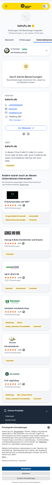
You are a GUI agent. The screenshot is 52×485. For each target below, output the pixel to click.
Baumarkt (9, 288)
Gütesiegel (9, 416)
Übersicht (9, 40)
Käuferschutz (10, 420)
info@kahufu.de (15, 113)
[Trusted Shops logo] (26, 6)
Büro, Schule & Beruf (24, 395)
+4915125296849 (16, 105)
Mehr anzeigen (15, 120)
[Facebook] (28, 133)
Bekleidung (10, 322)
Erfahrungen (25, 40)
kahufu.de (13, 109)
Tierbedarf (10, 165)
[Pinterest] (23, 133)
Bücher (19, 322)
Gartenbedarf (21, 288)
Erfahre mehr (24, 185)
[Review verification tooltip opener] (33, 25)
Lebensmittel (33, 216)
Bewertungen (10, 424)
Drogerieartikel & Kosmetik (15, 216)
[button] (6, 6)
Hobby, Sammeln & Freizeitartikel (18, 326)
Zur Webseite (24, 128)
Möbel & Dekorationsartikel (15, 220)
